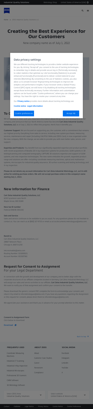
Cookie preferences (24, 113)
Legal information (35, 106)
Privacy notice (23, 101)
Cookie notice (20, 106)
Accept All (71, 113)
